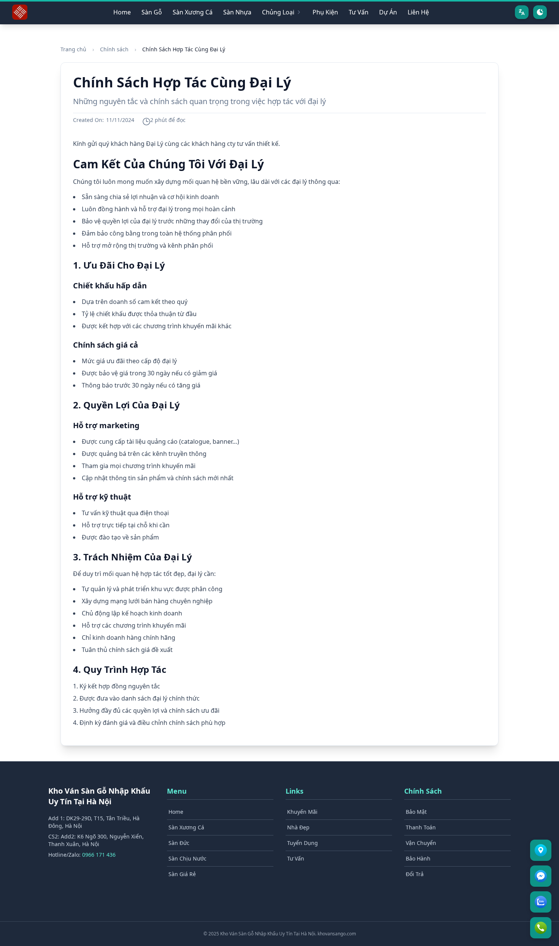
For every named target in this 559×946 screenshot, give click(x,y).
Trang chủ (73, 49)
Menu (177, 791)
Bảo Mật (416, 811)
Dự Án (388, 12)
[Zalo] (540, 902)
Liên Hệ (418, 12)
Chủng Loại (278, 12)
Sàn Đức (178, 842)
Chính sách (114, 49)
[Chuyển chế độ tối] (540, 12)
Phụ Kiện (325, 12)
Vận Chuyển (421, 842)
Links (294, 791)
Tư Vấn (358, 12)
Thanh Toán (421, 827)
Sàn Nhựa (237, 12)
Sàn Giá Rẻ (182, 874)
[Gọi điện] (540, 927)
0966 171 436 (99, 854)
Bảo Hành (418, 858)
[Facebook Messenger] (540, 876)
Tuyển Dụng (302, 842)
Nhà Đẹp (298, 827)
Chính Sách (423, 791)
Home (122, 12)
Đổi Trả (415, 874)
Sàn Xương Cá (193, 12)
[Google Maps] (540, 850)
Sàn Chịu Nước (187, 858)
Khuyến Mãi (302, 811)
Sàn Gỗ (151, 12)
